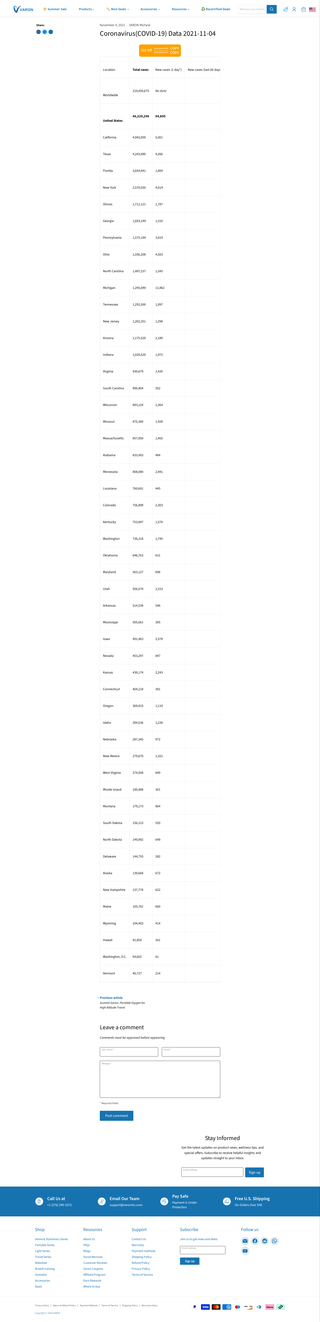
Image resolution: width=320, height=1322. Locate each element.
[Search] (272, 9)
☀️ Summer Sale (55, 9)
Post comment (116, 1115)
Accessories (149, 9)
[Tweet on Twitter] (44, 32)
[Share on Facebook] (38, 32)
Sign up (254, 1172)
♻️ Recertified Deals (215, 9)
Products (86, 9)
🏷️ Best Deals (116, 9)
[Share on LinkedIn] (51, 32)
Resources (179, 9)
